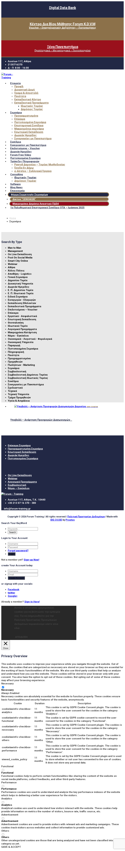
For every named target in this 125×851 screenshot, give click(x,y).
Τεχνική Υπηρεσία (18, 394)
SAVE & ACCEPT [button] (11, 846)
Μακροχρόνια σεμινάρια (29, 128)
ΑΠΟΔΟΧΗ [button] (21, 637)
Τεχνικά (12, 391)
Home (12, 218)
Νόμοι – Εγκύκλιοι (18, 488)
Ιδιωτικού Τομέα (18, 325)
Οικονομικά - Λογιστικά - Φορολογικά (30, 338)
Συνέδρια (13, 381)
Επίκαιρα (19, 119)
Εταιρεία (15, 83)
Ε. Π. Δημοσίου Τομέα (20, 290)
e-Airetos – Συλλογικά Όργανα (32, 171)
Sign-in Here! (32, 601)
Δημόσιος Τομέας (32, 109)
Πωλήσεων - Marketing (21, 365)
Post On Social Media (20, 257)
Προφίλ (18, 86)
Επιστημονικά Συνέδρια (28, 125)
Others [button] (5, 830)
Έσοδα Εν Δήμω (24, 167)
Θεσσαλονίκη (16, 322)
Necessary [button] (7, 683)
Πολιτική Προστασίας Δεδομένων (86, 516)
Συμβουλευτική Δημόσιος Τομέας (28, 374)
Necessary (7, 689)
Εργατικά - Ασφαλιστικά (22, 316)
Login (11, 554)
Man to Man (14, 247)
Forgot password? (18, 550)
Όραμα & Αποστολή (26, 93)
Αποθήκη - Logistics (19, 273)
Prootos (70, 520)
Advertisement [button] (9, 814)
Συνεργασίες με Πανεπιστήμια (32, 138)
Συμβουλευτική (17, 371)
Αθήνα (11, 267)
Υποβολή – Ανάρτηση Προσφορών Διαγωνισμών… (41, 419)
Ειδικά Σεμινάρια (18, 296)
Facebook (13, 589)
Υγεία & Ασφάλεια (19, 400)
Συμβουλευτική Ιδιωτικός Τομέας (28, 378)
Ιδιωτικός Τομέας (32, 106)
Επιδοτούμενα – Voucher (22, 309)
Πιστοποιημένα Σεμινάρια (30, 122)
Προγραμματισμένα (26, 115)
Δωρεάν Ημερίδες (25, 135)
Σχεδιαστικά (15, 387)
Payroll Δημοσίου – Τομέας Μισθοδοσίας (39, 164)
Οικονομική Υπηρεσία (20, 342)
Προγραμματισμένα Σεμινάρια (25, 448)
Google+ (12, 596)
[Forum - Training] (8, 77)
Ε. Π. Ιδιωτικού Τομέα (20, 293)
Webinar (12, 264)
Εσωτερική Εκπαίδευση (28, 132)
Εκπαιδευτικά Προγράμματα (31, 102)
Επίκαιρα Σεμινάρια (19, 445)
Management (15, 251)
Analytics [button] (6, 798)
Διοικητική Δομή (24, 89)
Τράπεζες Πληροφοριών (24, 161)
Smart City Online (18, 260)
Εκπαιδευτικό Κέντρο (27, 99)
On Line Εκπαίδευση (20, 254)
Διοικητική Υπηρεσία (20, 283)
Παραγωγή (14, 345)
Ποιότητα (20, 96)
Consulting (16, 174)
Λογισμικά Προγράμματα (22, 329)
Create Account (16, 578)
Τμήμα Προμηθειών (19, 397)
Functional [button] (7, 766)
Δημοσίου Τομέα (17, 280)
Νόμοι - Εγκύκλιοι (18, 335)
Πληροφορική (16, 351)
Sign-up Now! (31, 559)
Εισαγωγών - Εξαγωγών (22, 299)
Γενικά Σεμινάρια (18, 277)
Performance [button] (9, 782)
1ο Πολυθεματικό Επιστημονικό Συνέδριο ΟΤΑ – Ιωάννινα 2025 (47, 207)
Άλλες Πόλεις (16, 270)
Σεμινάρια (16, 112)
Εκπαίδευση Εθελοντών (22, 303)
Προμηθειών (15, 361)
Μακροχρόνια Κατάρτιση (22, 332)
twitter (11, 592)
